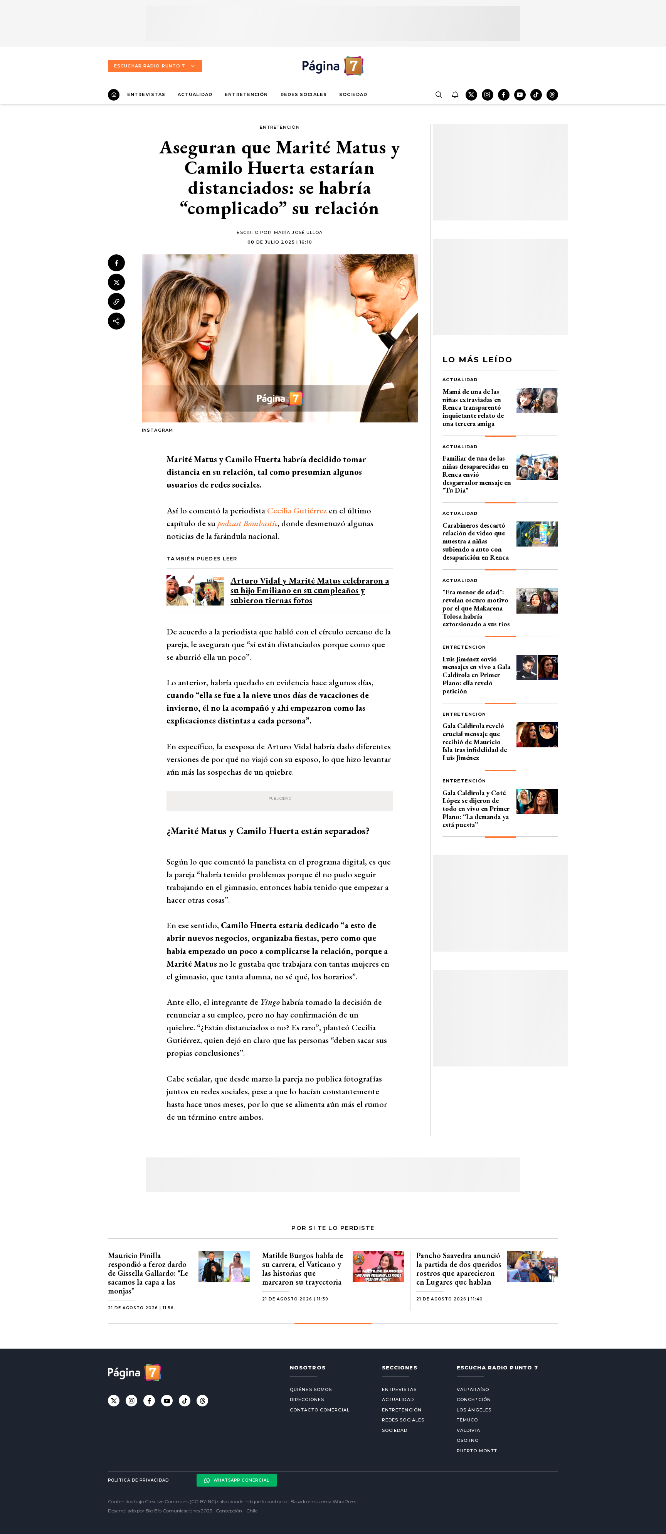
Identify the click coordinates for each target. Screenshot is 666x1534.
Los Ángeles (474, 1410)
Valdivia (468, 1430)
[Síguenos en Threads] (552, 95)
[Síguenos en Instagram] (487, 95)
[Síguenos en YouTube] (520, 95)
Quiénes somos (311, 1389)
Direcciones (307, 1399)
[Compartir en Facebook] (116, 262)
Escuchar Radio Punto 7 (149, 66)
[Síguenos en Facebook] (504, 95)
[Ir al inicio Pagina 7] (333, 66)
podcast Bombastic (247, 523)
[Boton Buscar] (438, 95)
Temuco (467, 1420)
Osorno (468, 1440)
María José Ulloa (298, 232)
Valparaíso (473, 1389)
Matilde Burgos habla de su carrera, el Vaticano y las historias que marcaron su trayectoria (302, 1268)
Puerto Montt (477, 1450)
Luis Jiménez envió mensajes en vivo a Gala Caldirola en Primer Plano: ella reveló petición (476, 674)
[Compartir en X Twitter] (116, 282)
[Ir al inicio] (113, 95)
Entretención (246, 94)
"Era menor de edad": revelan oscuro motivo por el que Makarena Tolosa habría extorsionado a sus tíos (476, 607)
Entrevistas (146, 94)
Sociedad (353, 94)
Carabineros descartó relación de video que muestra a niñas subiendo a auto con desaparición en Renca (475, 541)
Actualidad (195, 94)
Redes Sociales (304, 94)
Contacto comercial (320, 1410)
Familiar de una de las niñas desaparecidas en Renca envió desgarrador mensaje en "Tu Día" (476, 474)
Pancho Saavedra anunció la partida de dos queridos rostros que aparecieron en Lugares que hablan (458, 1268)
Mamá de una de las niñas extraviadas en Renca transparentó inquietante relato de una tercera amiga (473, 407)
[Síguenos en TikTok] (536, 95)
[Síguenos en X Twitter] (471, 95)
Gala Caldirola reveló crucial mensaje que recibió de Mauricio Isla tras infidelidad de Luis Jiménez (474, 741)
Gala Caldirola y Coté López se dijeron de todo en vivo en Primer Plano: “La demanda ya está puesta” (476, 808)
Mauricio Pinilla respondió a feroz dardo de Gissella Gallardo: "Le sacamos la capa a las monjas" (148, 1273)
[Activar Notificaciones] (455, 95)
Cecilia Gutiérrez (297, 510)
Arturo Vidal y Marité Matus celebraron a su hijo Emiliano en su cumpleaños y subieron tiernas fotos (309, 590)
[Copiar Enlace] (116, 301)
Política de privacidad (138, 1480)
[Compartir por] (116, 321)
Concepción (474, 1399)
